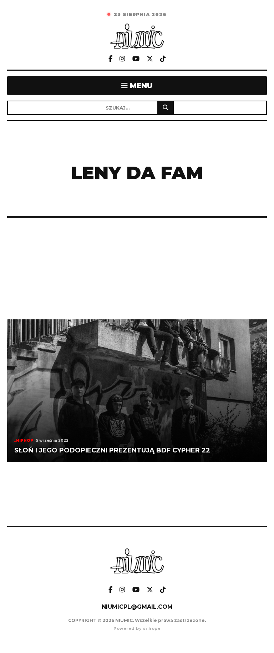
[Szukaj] (165, 107)
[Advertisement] (137, 269)
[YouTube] (135, 59)
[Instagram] (122, 59)
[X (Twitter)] (150, 59)
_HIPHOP (23, 440)
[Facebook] (110, 59)
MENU (140, 85)
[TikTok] (163, 59)
